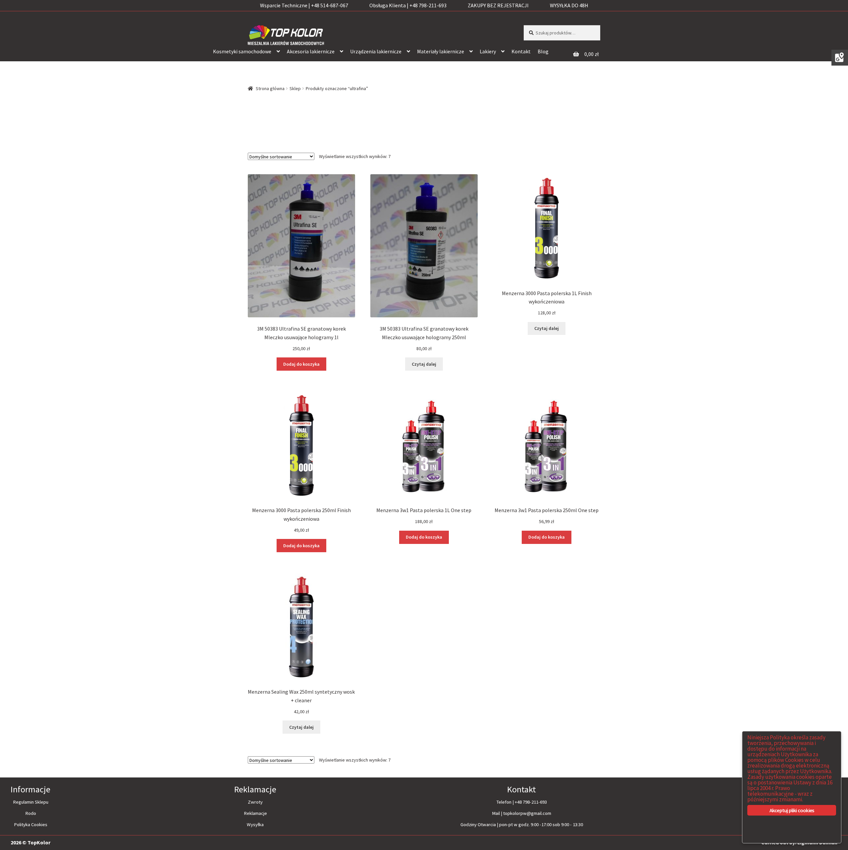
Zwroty (255, 802)
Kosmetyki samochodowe (242, 51)
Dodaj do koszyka (301, 364)
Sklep (295, 88)
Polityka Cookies (30, 824)
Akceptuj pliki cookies (791, 810)
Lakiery (488, 51)
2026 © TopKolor (30, 842)
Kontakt (521, 51)
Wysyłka (255, 824)
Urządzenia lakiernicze (375, 51)
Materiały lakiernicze (440, 51)
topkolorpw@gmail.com (527, 813)
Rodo (30, 813)
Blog (543, 51)
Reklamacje (255, 813)
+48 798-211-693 (531, 802)
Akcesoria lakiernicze (311, 51)
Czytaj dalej (424, 364)
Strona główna (270, 88)
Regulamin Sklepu (30, 802)
